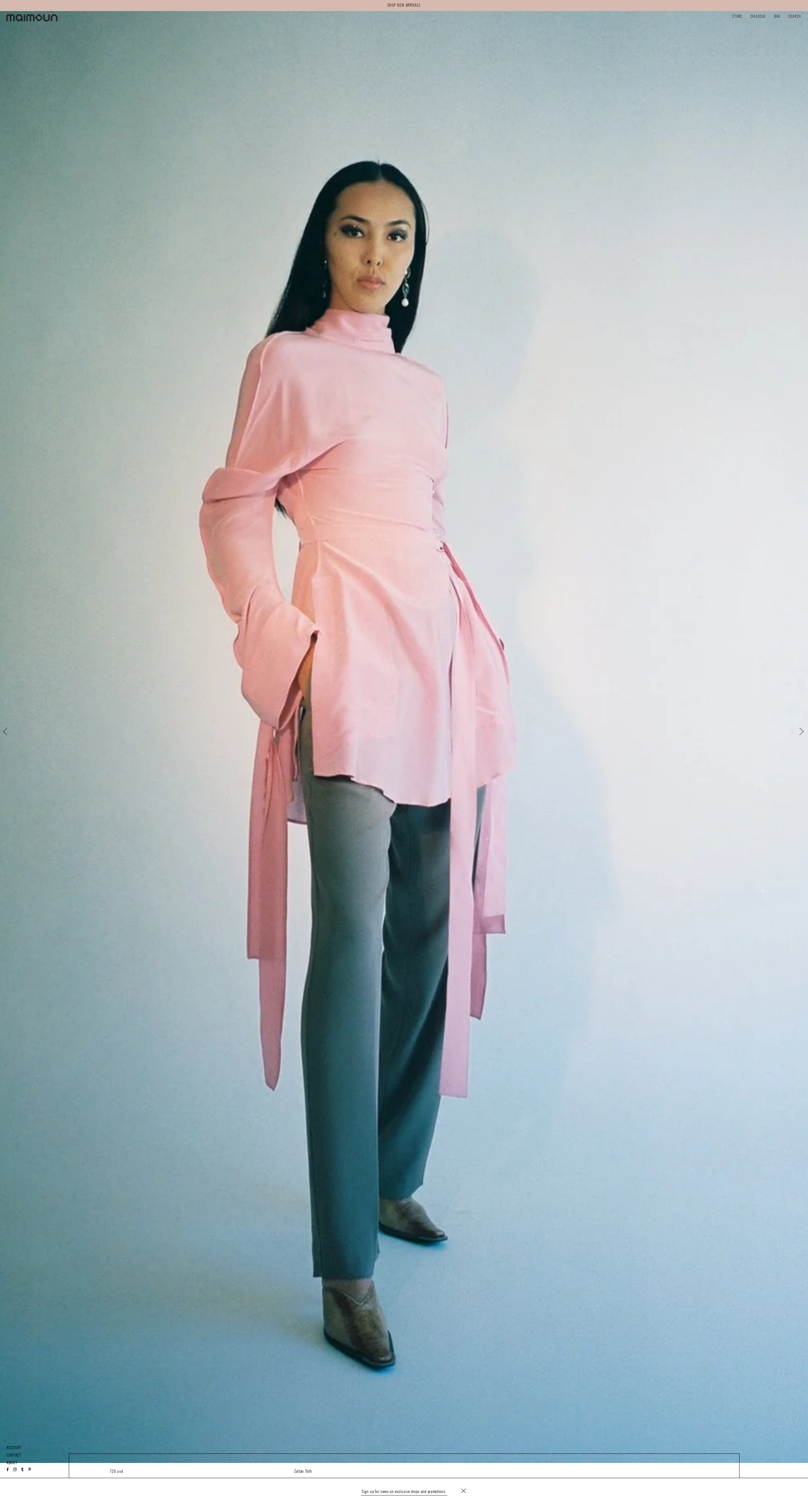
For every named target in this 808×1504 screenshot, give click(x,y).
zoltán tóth (303, 1471)
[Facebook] (8, 1469)
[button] (737, 17)
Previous (10, 731)
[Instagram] (15, 1469)
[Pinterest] (30, 1469)
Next (797, 731)
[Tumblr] (22, 1469)
